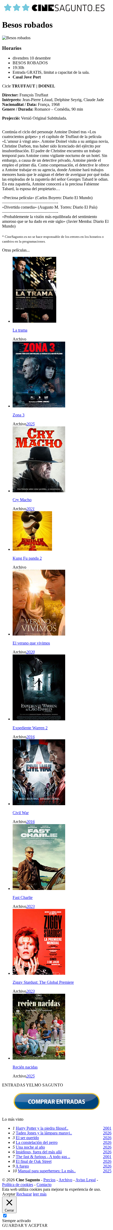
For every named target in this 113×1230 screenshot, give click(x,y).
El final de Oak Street (34, 1161)
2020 (30, 652)
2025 (30, 424)
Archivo (65, 1180)
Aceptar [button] (8, 1194)
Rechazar (24, 1194)
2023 (30, 906)
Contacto (44, 1184)
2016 (30, 737)
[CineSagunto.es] (54, 12)
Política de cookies (17, 1184)
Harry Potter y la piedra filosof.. (42, 1128)
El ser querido (27, 1137)
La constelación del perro (37, 1142)
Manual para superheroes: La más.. (47, 1171)
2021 (30, 508)
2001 (107, 1128)
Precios (49, 1180)
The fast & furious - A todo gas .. (43, 1156)
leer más (40, 1194)
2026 (107, 1133)
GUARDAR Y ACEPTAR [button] (25, 1225)
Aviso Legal (85, 1180)
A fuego (22, 1166)
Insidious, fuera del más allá (39, 1152)
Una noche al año (30, 1147)
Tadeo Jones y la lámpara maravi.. (44, 1133)
